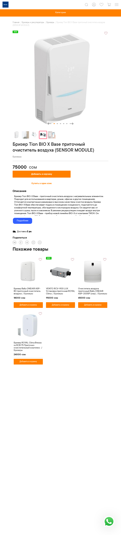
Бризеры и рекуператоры (33, 22)
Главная (16, 22)
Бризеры (50, 22)
